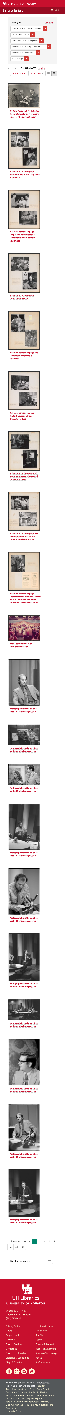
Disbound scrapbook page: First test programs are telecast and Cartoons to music (24, 476)
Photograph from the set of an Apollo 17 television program (24, 710)
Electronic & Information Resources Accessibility (27, 1401)
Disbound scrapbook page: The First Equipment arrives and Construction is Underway (24, 536)
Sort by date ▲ (18, 73)
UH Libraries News (45, 1326)
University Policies (14, 1411)
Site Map (40, 1335)
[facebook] (9, 1371)
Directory (10, 1339)
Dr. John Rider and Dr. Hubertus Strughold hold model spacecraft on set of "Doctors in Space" (25, 113)
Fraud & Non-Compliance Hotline (21, 1392)
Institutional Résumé (15, 1398)
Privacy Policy (13, 1326)
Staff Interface (43, 1362)
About (39, 1357)
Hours (9, 1330)
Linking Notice (43, 1392)
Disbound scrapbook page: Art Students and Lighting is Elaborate (24, 355)
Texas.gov (41, 1385)
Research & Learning (46, 1348)
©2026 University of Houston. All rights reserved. (28, 1382)
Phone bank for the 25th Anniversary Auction (21, 645)
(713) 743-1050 (13, 1318)
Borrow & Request (45, 1344)
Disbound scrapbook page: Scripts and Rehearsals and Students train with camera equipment (22, 236)
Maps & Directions (15, 1362)
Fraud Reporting (44, 1389)
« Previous (15, 1241)
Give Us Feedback (15, 1344)
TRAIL (33, 1389)
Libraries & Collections (17, 1357)
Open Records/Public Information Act (37, 1395)
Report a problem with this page (20, 1385)
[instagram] (24, 1371)
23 (16, 1246)
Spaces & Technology (46, 1353)
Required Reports (34, 1398)
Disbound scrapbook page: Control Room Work (22, 297)
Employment (12, 1335)
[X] (17, 1371)
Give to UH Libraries (16, 1353)
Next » (41, 68)
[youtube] (32, 1371)
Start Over (49, 22)
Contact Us (11, 1348)
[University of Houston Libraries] (25, 1294)
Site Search (41, 1330)
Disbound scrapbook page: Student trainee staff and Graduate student (22, 416)
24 (23, 1246)
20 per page (36, 73)
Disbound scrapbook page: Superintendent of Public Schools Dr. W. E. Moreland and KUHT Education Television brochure (25, 598)
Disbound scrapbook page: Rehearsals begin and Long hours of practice (25, 174)
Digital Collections (13, 10)
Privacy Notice (12, 1395)
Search (39, 1339)
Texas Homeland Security (17, 1389)
